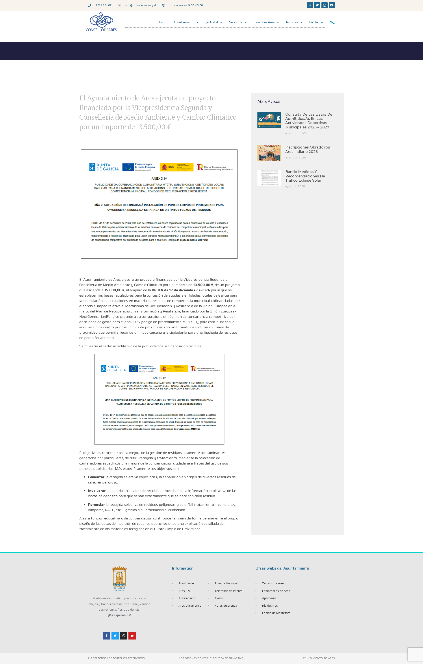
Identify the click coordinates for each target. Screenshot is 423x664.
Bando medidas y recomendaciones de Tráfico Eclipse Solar (305, 176)
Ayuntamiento (184, 22)
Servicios (235, 22)
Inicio (162, 22)
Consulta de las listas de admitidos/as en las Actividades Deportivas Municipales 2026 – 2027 (308, 120)
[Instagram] (324, 5)
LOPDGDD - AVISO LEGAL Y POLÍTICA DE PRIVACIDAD (211, 658)
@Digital (212, 22)
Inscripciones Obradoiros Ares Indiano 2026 (307, 149)
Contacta (316, 22)
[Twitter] (317, 5)
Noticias (292, 22)
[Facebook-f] (310, 5)
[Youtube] (332, 5)
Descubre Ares (264, 22)
